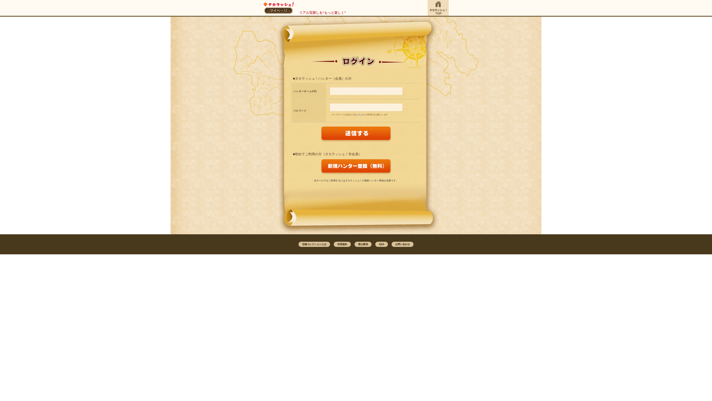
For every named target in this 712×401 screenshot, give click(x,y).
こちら (360, 114)
